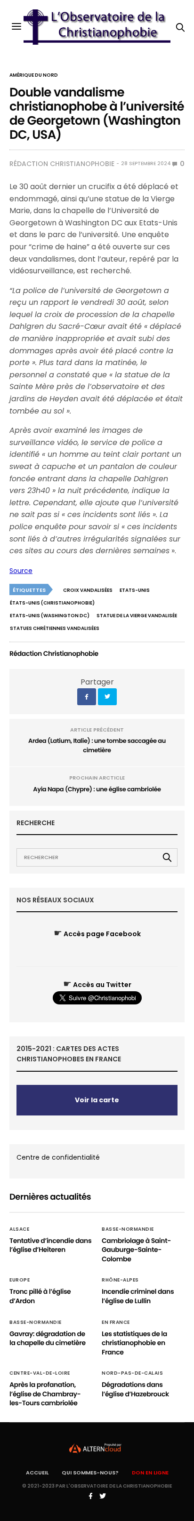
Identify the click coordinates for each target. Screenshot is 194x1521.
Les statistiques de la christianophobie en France (134, 1343)
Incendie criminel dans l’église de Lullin (138, 1296)
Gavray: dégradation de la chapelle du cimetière (47, 1338)
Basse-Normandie (128, 1229)
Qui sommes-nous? (90, 1472)
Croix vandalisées (88, 590)
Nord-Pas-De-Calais (132, 1373)
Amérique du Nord (33, 75)
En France (116, 1322)
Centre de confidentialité (58, 1157)
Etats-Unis (135, 590)
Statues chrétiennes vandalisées (54, 628)
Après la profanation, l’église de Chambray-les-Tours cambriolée (45, 1394)
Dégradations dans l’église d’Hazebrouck (135, 1389)
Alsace (19, 1229)
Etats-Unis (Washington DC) (49, 615)
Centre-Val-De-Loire (39, 1373)
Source (20, 570)
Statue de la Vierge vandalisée (137, 615)
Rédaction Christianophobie (61, 163)
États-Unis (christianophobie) (52, 602)
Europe (19, 1280)
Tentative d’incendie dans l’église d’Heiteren (50, 1245)
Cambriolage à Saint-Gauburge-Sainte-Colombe (136, 1250)
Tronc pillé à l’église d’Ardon (40, 1296)
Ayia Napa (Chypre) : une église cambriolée (97, 789)
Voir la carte (97, 1100)
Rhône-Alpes (120, 1280)
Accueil (37, 1472)
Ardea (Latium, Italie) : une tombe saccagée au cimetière (97, 745)
